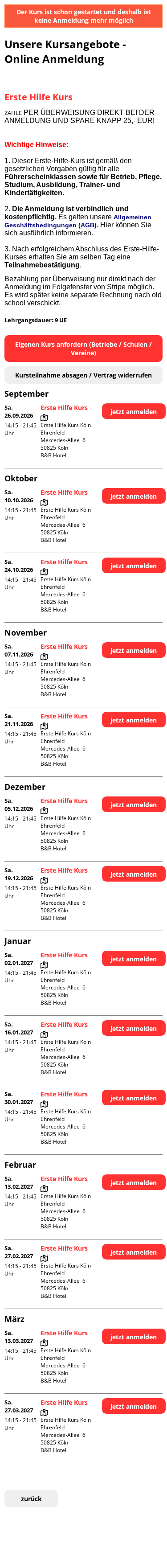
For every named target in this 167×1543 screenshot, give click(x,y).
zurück (31, 1498)
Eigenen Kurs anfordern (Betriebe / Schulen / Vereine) (83, 348)
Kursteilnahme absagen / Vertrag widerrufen (83, 375)
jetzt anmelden (133, 411)
